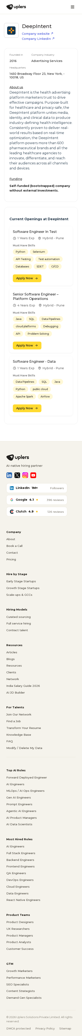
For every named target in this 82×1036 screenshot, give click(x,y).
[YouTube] (33, 475)
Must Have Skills (24, 245)
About (10, 539)
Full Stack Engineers (20, 853)
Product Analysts (18, 942)
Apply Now (24, 278)
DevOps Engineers (20, 880)
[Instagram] (25, 475)
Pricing (11, 559)
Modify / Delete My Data (24, 748)
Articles (11, 652)
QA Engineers (16, 873)
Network (12, 679)
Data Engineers (17, 893)
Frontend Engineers (20, 866)
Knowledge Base (18, 734)
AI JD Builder (15, 692)
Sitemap (65, 1028)
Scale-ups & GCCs (19, 594)
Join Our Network (18, 714)
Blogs (10, 659)
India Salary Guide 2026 (23, 685)
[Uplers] (16, 7)
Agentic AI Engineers (21, 811)
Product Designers (20, 922)
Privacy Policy (45, 1028)
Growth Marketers (19, 971)
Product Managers (19, 935)
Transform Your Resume (23, 728)
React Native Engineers (23, 900)
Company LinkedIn (36, 39)
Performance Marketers (23, 977)
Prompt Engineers (19, 804)
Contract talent (17, 630)
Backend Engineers (20, 860)
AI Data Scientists (19, 824)
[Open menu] (72, 7)
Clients (11, 672)
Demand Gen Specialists (24, 997)
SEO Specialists (17, 984)
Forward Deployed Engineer (26, 777)
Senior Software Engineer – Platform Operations (35, 296)
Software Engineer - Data (34, 362)
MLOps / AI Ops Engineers (25, 790)
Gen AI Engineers (18, 797)
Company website (36, 34)
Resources (14, 665)
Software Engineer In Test (35, 232)
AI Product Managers (21, 817)
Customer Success (20, 948)
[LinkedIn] (9, 475)
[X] (17, 475)
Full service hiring (18, 623)
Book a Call (14, 546)
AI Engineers (15, 784)
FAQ (9, 741)
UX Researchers (18, 928)
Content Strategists (20, 991)
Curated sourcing (18, 617)
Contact (12, 552)
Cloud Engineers (18, 886)
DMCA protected (18, 1028)
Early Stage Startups (21, 581)
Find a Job (13, 721)
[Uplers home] (41, 457)
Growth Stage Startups (23, 588)
